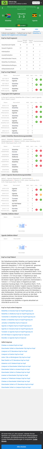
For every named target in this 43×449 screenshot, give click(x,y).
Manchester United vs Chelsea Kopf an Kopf (15, 372)
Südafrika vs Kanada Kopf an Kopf (12, 311)
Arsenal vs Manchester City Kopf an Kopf (14, 375)
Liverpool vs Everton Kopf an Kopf (12, 354)
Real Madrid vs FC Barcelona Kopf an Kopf (15, 360)
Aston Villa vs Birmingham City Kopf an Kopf (15, 357)
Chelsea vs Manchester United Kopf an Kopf (15, 381)
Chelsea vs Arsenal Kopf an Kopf (12, 345)
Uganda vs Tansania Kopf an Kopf (12, 329)
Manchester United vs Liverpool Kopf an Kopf (16, 387)
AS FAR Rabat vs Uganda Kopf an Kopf (14, 335)
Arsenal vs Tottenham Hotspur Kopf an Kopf (15, 378)
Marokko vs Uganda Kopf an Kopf (12, 338)
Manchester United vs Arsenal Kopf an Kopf (15, 369)
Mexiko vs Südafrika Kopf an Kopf (12, 320)
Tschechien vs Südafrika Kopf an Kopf (13, 317)
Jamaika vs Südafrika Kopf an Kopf (12, 323)
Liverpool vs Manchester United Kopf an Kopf (16, 366)
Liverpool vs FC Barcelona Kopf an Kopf (14, 351)
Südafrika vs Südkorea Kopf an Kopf (13, 314)
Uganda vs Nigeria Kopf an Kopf (11, 326)
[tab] (8, 29)
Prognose (27, 311)
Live (32, 311)
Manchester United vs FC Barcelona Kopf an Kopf (17, 384)
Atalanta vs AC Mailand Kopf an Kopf (13, 363)
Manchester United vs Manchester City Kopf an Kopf (18, 348)
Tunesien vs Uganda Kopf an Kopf (12, 332)
